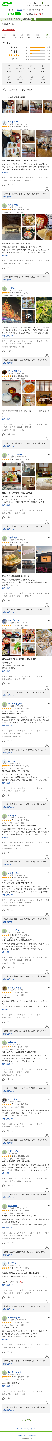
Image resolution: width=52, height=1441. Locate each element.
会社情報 (18, 1435)
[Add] (47, 25)
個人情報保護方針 (30, 1435)
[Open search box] (4, 89)
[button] (8, 106)
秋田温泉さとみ (8, 24)
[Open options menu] (48, 121)
